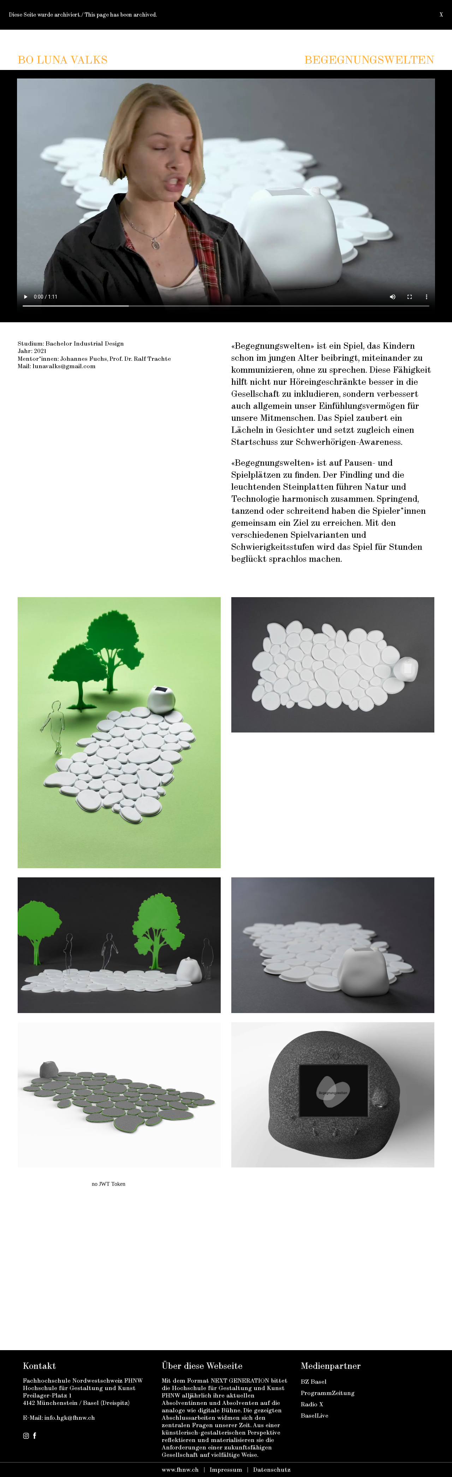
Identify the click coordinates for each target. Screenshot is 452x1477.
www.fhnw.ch (180, 1469)
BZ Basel (314, 1381)
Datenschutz (272, 1469)
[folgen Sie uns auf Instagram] (26, 1437)
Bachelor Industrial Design (85, 343)
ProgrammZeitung (328, 1393)
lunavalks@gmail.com (64, 366)
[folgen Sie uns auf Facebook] (34, 1437)
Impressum (226, 1469)
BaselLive (314, 1415)
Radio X (312, 1404)
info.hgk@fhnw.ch (69, 1418)
